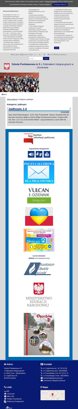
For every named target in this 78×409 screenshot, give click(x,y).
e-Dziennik (10, 394)
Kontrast (51, 54)
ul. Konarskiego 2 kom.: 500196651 (56, 376)
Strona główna (15, 54)
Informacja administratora (61, 54)
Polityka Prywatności (14, 399)
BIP (7, 391)
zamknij (56, 47)
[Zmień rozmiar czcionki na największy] (44, 54)
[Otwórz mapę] (53, 395)
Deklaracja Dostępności (15, 401)
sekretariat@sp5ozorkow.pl (53, 378)
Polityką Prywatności (51, 1)
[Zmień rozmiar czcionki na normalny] (35, 54)
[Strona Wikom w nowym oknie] (8, 407)
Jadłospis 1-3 (18, 108)
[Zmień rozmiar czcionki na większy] (39, 54)
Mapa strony (24, 54)
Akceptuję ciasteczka (60, 4)
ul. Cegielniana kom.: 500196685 (55, 371)
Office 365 (10, 396)
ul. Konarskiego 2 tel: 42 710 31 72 (55, 373)
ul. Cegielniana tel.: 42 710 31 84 (55, 368)
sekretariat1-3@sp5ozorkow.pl (54, 380)
